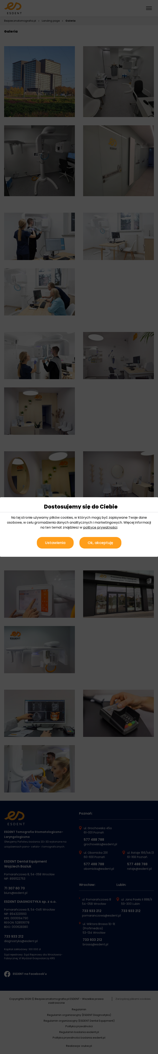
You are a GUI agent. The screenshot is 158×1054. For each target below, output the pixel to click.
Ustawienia (55, 542)
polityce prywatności (100, 527)
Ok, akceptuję (100, 542)
